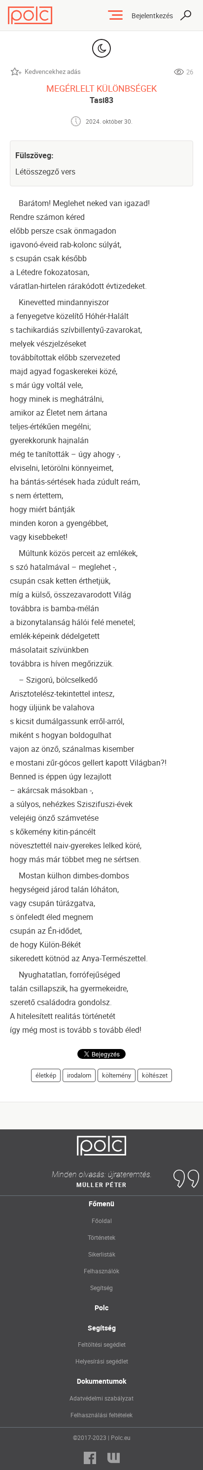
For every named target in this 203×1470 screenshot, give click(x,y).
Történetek (101, 1237)
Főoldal (102, 1221)
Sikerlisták (101, 1254)
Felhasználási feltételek (101, 1415)
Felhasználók (101, 1271)
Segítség (101, 1288)
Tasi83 (101, 100)
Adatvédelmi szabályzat (101, 1398)
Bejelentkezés (152, 15)
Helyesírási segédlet (101, 1361)
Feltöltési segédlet (102, 1344)
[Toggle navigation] (115, 15)
